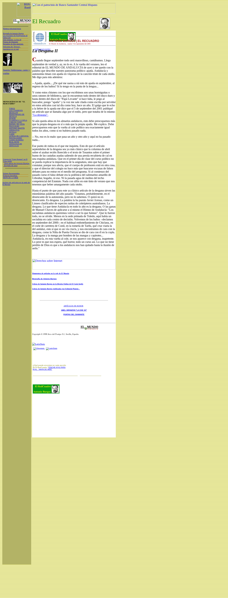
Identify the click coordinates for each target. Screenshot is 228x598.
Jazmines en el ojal (11, 49)
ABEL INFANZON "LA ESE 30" (74, 310)
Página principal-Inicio (12, 29)
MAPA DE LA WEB (10, 178)
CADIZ (11, 134)
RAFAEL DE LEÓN (17, 124)
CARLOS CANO (15, 122)
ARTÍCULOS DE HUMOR (73, 306)
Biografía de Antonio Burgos (44, 279)
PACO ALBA (14, 126)
